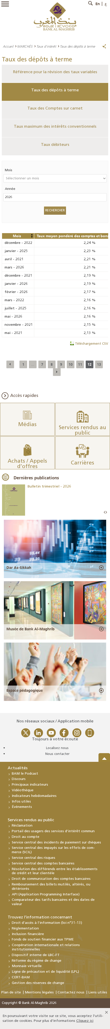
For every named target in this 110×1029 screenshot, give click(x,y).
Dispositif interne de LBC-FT (36, 955)
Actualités (18, 768)
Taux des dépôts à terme (55, 90)
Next (106, 512)
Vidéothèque (23, 790)
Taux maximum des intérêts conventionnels (55, 127)
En (97, 4)
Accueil (8, 46)
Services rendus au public (31, 820)
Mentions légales (39, 992)
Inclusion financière (28, 934)
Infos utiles (21, 802)
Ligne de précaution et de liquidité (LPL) (45, 972)
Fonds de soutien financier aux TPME (43, 939)
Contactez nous (71, 992)
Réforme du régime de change (36, 961)
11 (80, 364)
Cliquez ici (84, 1021)
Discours (19, 779)
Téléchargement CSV (91, 343)
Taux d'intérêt (46, 46)
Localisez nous (57, 748)
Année (10, 189)
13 (99, 364)
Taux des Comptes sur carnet (55, 108)
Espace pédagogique (24, 690)
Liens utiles (97, 992)
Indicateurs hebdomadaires (34, 796)
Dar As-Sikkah (18, 567)
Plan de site (11, 992)
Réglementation (25, 928)
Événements (22, 807)
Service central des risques (33, 858)
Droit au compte (25, 837)
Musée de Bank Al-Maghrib (30, 629)
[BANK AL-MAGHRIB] (55, 16)
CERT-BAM (21, 977)
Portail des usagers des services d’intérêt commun (53, 831)
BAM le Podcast (25, 774)
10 (71, 364)
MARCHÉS (24, 46)
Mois (8, 170)
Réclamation (22, 826)
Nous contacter (57, 754)
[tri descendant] (32, 237)
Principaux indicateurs (30, 785)
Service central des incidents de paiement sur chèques (56, 842)
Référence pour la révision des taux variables (55, 72)
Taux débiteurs (55, 145)
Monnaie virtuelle (27, 966)
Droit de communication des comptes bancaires (51, 879)
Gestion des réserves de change (38, 983)
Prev (104, 512)
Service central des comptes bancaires (43, 863)
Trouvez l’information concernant (40, 917)
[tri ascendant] (32, 234)
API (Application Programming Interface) (46, 894)
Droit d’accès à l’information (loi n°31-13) (47, 923)
